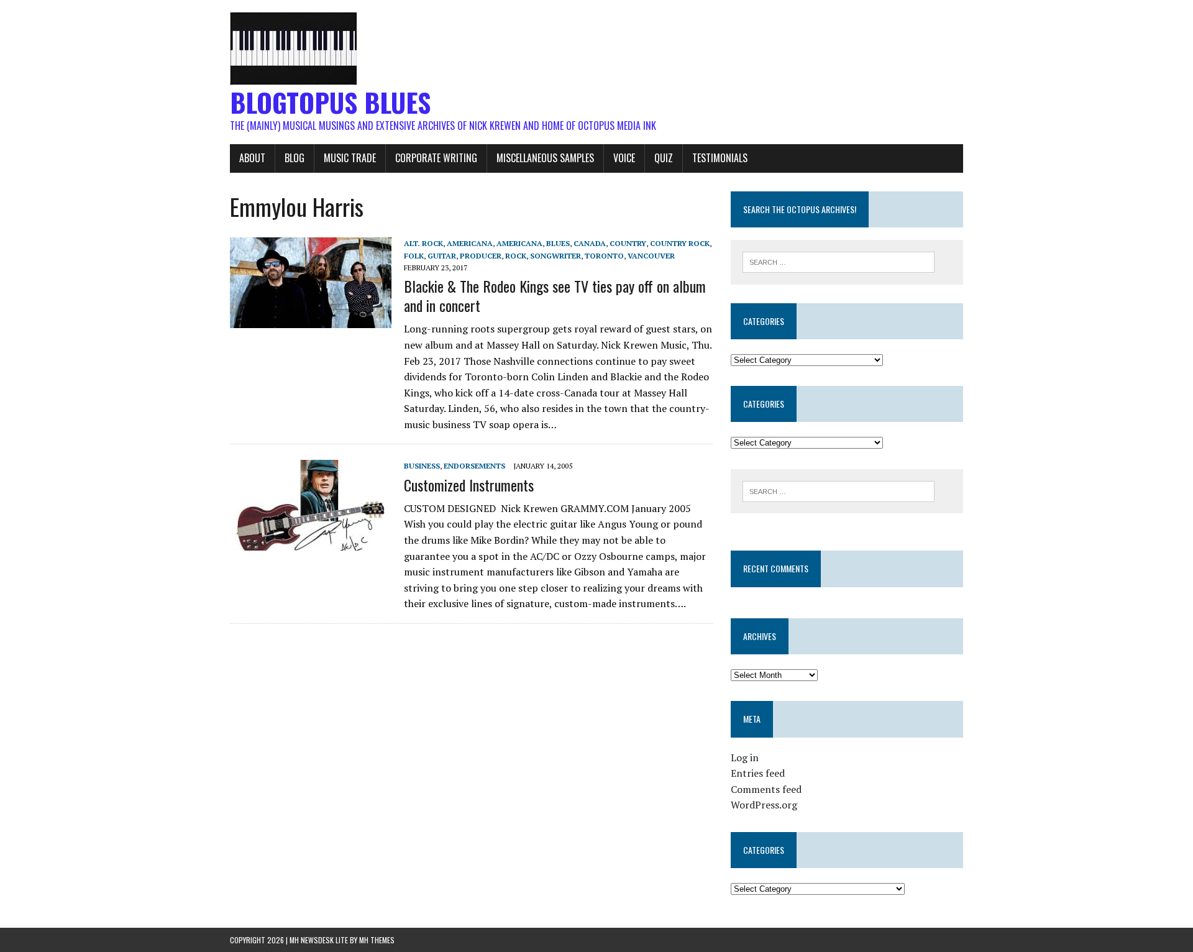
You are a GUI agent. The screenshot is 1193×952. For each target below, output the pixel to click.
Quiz (663, 157)
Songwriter (555, 255)
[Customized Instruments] (310, 542)
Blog (294, 157)
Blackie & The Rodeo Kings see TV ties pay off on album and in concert (555, 295)
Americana (470, 243)
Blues (558, 243)
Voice (624, 157)
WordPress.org (764, 805)
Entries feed (758, 773)
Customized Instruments (469, 485)
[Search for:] (839, 261)
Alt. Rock (423, 243)
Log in (745, 757)
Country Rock (680, 243)
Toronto (604, 255)
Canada (590, 243)
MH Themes (377, 940)
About (252, 157)
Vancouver (651, 255)
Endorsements (474, 465)
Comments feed (766, 789)
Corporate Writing (436, 157)
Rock (515, 255)
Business (422, 465)
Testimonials (719, 157)
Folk (414, 255)
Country (628, 243)
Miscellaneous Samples (545, 157)
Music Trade (350, 157)
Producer (480, 255)
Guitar (441, 255)
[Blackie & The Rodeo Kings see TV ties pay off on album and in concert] (310, 320)
